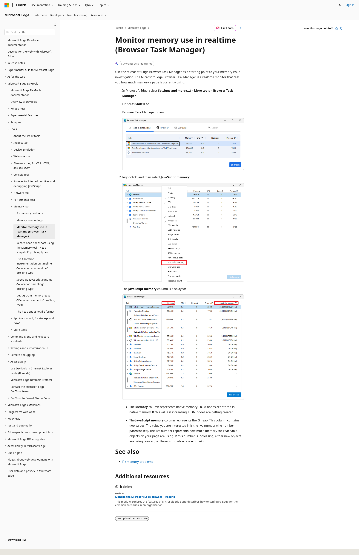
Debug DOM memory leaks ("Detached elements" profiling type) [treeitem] (35, 300)
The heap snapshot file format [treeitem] (35, 311)
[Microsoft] (6, 5)
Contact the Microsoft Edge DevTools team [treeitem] (27, 389)
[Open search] (340, 5)
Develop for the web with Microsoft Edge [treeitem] (29, 54)
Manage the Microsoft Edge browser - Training (145, 497)
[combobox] (29, 32)
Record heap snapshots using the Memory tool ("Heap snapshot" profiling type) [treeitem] (35, 247)
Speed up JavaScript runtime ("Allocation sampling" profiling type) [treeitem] (34, 284)
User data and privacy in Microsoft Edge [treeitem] (29, 473)
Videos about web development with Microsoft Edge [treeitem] (30, 462)
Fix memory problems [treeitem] (30, 213)
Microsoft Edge (137, 28)
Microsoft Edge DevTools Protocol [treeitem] (31, 380)
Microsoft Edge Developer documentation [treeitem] (23, 42)
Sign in (350, 5)
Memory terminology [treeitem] (29, 220)
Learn (119, 28)
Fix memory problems (137, 462)
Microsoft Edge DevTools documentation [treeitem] (25, 92)
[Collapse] (55, 25)
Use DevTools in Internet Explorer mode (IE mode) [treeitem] (31, 371)
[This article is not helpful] (341, 28)
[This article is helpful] (336, 28)
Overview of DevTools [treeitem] (23, 101)
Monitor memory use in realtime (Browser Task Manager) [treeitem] (31, 231)
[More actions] (240, 28)
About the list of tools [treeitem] (26, 136)
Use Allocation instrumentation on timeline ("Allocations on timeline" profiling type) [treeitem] (34, 266)
